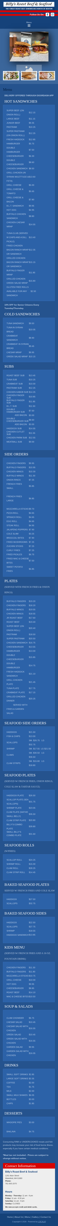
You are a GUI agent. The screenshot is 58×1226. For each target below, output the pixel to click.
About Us (18, 1217)
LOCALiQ (42, 1222)
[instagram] (52, 14)
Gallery (35, 1217)
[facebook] (47, 14)
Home (10, 1217)
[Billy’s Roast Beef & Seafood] (29, 5)
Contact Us (45, 1217)
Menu (27, 1217)
